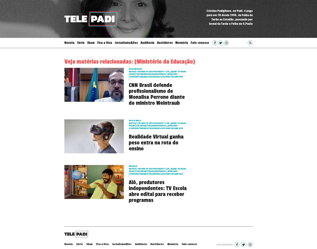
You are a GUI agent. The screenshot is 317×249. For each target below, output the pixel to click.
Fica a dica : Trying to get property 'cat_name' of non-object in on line (158, 124)
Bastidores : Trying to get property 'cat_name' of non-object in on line (158, 73)
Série (81, 43)
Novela (69, 43)
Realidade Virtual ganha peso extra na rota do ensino (156, 143)
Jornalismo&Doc (126, 43)
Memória (181, 43)
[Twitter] (220, 42)
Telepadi (91, 19)
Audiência (147, 43)
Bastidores (165, 43)
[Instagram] (226, 42)
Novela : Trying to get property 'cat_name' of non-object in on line (158, 170)
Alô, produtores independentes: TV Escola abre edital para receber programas (158, 191)
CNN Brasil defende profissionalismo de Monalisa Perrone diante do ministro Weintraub (157, 94)
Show (91, 43)
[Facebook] (214, 42)
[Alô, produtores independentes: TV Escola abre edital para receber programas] (94, 181)
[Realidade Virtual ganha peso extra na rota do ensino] (94, 136)
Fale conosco (200, 43)
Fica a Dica (104, 43)
